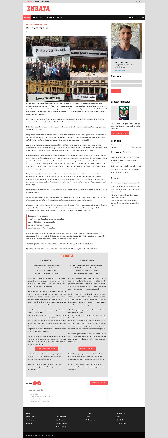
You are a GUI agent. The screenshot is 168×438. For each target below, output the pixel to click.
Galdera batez (90, 420)
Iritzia (42, 17)
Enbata (39, 435)
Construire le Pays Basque (40, 401)
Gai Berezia (30, 420)
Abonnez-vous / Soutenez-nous (46, 348)
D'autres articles (120, 70)
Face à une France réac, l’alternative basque (125, 157)
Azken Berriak (30, 417)
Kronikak (29, 423)
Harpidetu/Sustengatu (87, 348)
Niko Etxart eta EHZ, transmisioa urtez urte (125, 183)
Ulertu (34, 17)
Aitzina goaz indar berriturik (41, 396)
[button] (114, 147)
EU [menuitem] (136, 1)
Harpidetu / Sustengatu (120, 133)
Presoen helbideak (121, 423)
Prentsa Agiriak (61, 426)
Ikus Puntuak (38, 24)
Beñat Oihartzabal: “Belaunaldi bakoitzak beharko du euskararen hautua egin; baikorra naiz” (125, 203)
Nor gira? (37, 1)
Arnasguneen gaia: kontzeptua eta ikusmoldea (126, 186)
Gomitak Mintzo (61, 417)
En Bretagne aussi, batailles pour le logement (126, 166)
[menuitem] (136, 1)
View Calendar (136, 147)
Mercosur (35, 394)
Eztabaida (50, 17)
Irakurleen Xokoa (61, 423)
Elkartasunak (45, 1)
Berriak (117, 417)
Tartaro (59, 17)
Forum (88, 417)
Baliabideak (119, 420)
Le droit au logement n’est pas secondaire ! (125, 169)
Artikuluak (29, 24)
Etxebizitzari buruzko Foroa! (120, 172)
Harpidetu (132, 17)
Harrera (27, 17)
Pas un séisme (36, 399)
